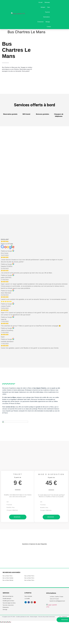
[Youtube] (35, 602)
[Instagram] (32, 602)
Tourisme (47, 12)
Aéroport (43, 7)
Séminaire (47, 2)
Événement (40, 21)
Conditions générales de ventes (22, 616)
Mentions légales (33, 616)
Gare (48, 7)
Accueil (40, 2)
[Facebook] (29, 602)
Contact (49, 26)
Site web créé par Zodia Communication (46, 616)
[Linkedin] (26, 602)
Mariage (48, 21)
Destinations (46, 17)
